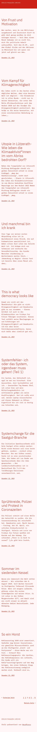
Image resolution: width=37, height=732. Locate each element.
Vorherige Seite (8, 697)
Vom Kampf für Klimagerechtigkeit (16, 83)
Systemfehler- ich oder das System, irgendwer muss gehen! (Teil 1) (15, 366)
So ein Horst (11, 634)
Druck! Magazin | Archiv (11, 3)
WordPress (26, 724)
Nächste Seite (29, 703)
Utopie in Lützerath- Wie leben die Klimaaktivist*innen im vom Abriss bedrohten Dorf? (17, 152)
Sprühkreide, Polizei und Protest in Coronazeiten (17, 505)
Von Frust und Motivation (12, 22)
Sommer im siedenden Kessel (15, 571)
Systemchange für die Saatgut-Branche (18, 435)
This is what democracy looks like (17, 294)
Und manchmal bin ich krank (16, 226)
